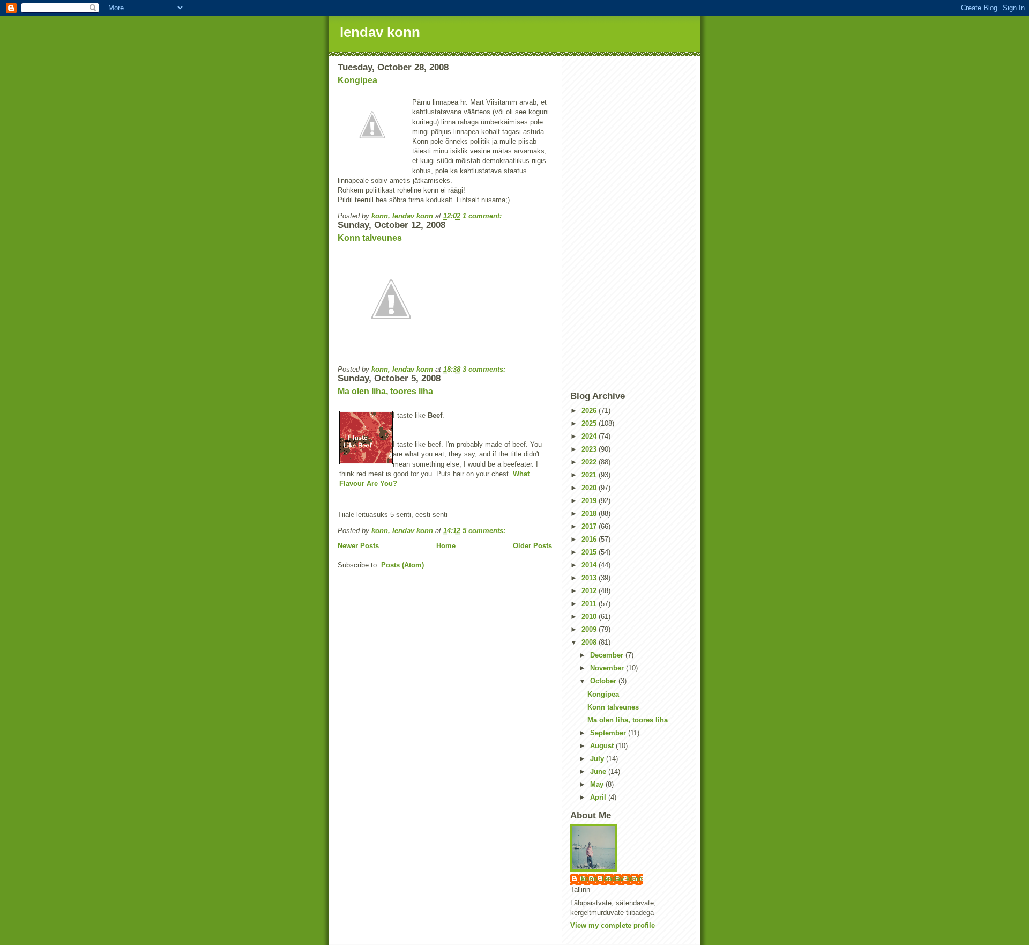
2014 (590, 565)
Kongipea (357, 80)
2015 (590, 552)
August (603, 746)
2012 (590, 591)
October (604, 681)
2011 (590, 604)
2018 (590, 514)
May (598, 784)
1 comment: (483, 216)
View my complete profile (612, 925)
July (598, 759)
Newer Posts (358, 546)
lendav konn (380, 32)
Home (446, 546)
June (599, 771)
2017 (590, 526)
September (609, 733)
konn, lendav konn (612, 879)
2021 (590, 475)
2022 (590, 462)
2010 (590, 616)
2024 (590, 436)
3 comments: (485, 369)
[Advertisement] (630, 223)
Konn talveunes (370, 237)
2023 (590, 449)
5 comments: (485, 531)
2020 (590, 488)
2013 (590, 578)
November (608, 668)
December (607, 655)
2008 (590, 642)
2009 (590, 629)
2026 (590, 411)
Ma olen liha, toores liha (385, 391)
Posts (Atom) (402, 565)
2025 (590, 423)
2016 (590, 539)
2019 (590, 501)
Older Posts (532, 546)
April (599, 797)
